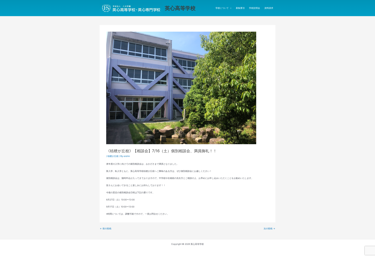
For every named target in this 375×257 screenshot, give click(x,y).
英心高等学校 (180, 8)
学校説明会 (254, 8)
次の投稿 (269, 228)
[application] (230, 8)
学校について (222, 8)
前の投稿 (105, 228)
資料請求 (268, 8)
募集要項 (240, 8)
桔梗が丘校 (113, 156)
